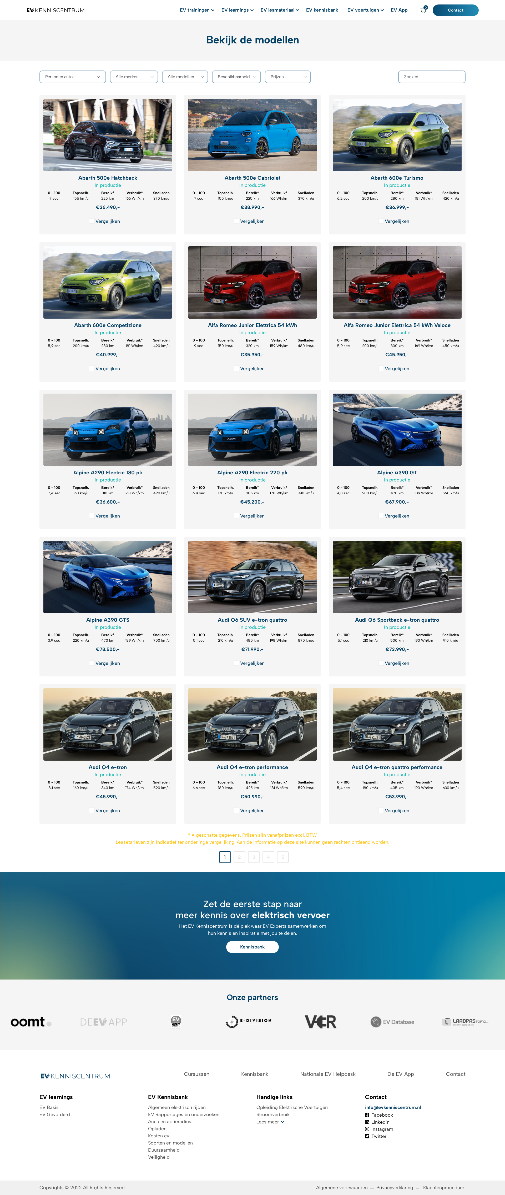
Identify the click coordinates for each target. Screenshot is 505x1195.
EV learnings (235, 10)
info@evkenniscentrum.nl (393, 1107)
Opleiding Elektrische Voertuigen (292, 1107)
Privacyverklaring (394, 1188)
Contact (455, 10)
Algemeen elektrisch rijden (177, 1107)
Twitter (378, 1136)
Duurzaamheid (164, 1150)
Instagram (382, 1129)
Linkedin (380, 1122)
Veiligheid (159, 1157)
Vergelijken (107, 221)
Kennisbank (252, 947)
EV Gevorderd (54, 1114)
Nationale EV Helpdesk (328, 1074)
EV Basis (49, 1107)
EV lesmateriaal (277, 10)
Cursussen (196, 1074)
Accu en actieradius (169, 1121)
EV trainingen (195, 10)
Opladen (157, 1129)
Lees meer (267, 1122)
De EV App (400, 1074)
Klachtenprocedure (444, 1188)
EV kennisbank (322, 10)
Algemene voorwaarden (342, 1188)
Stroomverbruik (273, 1114)
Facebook (382, 1115)
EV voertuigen (363, 10)
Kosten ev (158, 1136)
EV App (399, 10)
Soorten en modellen (170, 1143)
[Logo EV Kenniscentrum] (55, 10)
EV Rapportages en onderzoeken (183, 1114)
